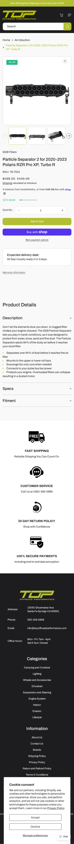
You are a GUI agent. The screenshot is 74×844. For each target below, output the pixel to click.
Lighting (37, 673)
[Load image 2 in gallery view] (37, 136)
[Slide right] (68, 135)
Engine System (37, 698)
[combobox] (37, 26)
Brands (37, 749)
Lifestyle (37, 717)
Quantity (7, 210)
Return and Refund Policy (37, 768)
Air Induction (22, 40)
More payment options (37, 240)
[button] (68, 15)
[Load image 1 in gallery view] (17, 136)
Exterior (37, 711)
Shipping (7, 183)
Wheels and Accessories (37, 680)
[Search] (67, 26)
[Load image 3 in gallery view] (56, 136)
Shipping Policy (37, 756)
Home (6, 40)
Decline (35, 826)
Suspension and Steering (37, 692)
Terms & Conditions (37, 774)
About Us (37, 737)
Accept (35, 817)
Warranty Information (14, 272)
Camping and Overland (37, 667)
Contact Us (37, 743)
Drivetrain (37, 686)
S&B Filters (10, 152)
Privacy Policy (56, 808)
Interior (37, 705)
